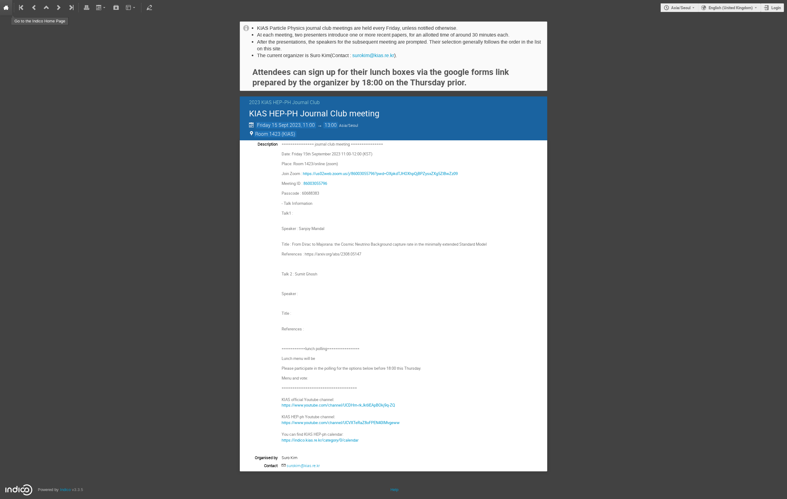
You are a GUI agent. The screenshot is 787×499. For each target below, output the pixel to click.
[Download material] (116, 7)
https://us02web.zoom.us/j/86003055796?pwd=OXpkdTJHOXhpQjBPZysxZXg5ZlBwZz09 (380, 173)
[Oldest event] (22, 7)
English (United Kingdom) (731, 7)
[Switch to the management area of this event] (149, 7)
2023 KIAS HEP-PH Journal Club (284, 102)
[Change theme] (131, 7)
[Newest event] (71, 7)
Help (394, 489)
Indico (65, 489)
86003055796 (315, 183)
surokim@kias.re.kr (373, 56)
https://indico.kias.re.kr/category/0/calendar (320, 440)
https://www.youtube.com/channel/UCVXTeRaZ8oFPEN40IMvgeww (341, 422)
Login (776, 7)
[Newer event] (59, 7)
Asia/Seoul (680, 7)
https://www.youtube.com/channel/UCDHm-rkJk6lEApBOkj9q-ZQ (338, 405)
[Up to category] (46, 7)
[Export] (101, 7)
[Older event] (34, 7)
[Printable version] (86, 7)
